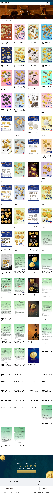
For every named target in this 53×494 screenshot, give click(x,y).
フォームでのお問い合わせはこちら (26, 472)
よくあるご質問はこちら (26, 475)
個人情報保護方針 (40, 479)
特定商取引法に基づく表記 (13, 481)
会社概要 (13, 479)
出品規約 (39, 481)
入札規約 (13, 484)
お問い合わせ (40, 484)
